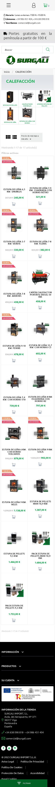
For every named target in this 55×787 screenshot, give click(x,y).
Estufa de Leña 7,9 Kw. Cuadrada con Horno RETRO (40, 190)
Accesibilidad (37, 772)
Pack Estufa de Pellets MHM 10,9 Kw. (41, 555)
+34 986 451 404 (24, 19)
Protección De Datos (13, 772)
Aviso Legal (8, 761)
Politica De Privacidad (32, 761)
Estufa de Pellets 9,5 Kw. (14, 554)
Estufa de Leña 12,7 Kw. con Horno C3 (40, 346)
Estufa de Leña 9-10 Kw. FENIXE (14, 346)
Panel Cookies (9, 778)
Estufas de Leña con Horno (27, 115)
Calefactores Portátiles (27, 98)
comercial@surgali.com (29, 22)
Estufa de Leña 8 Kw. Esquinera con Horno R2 (40, 399)
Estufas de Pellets (10, 98)
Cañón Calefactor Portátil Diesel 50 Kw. (40, 294)
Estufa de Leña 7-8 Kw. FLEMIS (40, 242)
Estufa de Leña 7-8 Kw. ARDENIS (14, 294)
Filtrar (27, 783)
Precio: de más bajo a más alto (30, 138)
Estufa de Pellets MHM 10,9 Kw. (40, 502)
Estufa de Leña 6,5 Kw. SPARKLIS (14, 190)
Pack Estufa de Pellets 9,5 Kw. (14, 606)
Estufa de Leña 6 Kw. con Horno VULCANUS (14, 451)
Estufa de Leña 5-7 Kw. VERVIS (14, 242)
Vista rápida (14, 173)
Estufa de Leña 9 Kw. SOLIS (40, 450)
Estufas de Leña (10, 115)
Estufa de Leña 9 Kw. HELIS (14, 503)
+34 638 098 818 (41, 19)
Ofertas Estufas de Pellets (44, 98)
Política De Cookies (12, 767)
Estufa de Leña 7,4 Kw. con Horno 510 (14, 398)
